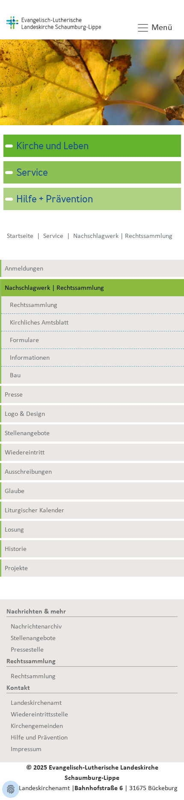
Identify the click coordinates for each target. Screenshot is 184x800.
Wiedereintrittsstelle (39, 714)
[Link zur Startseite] (53, 22)
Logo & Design (25, 413)
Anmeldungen (24, 268)
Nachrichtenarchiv (36, 626)
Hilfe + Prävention (54, 200)
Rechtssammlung (33, 304)
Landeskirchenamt (36, 702)
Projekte (16, 568)
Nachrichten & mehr (36, 611)
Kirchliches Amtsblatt (39, 322)
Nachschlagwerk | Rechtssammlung (54, 287)
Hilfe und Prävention (39, 737)
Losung (14, 529)
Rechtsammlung (33, 676)
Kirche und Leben (52, 146)
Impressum (26, 749)
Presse (14, 394)
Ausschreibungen (28, 471)
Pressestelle (27, 649)
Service (32, 173)
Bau (15, 375)
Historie (16, 548)
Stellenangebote (27, 433)
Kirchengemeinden (37, 725)
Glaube (14, 490)
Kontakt (18, 687)
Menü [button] (160, 27)
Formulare (24, 340)
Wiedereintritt (25, 452)
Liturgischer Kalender (34, 510)
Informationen (30, 357)
